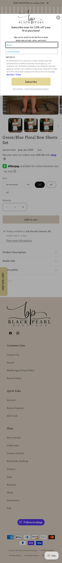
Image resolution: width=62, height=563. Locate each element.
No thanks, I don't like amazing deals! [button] (31, 89)
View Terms (10, 74)
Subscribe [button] (31, 81)
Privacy (18, 74)
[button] (58, 17)
